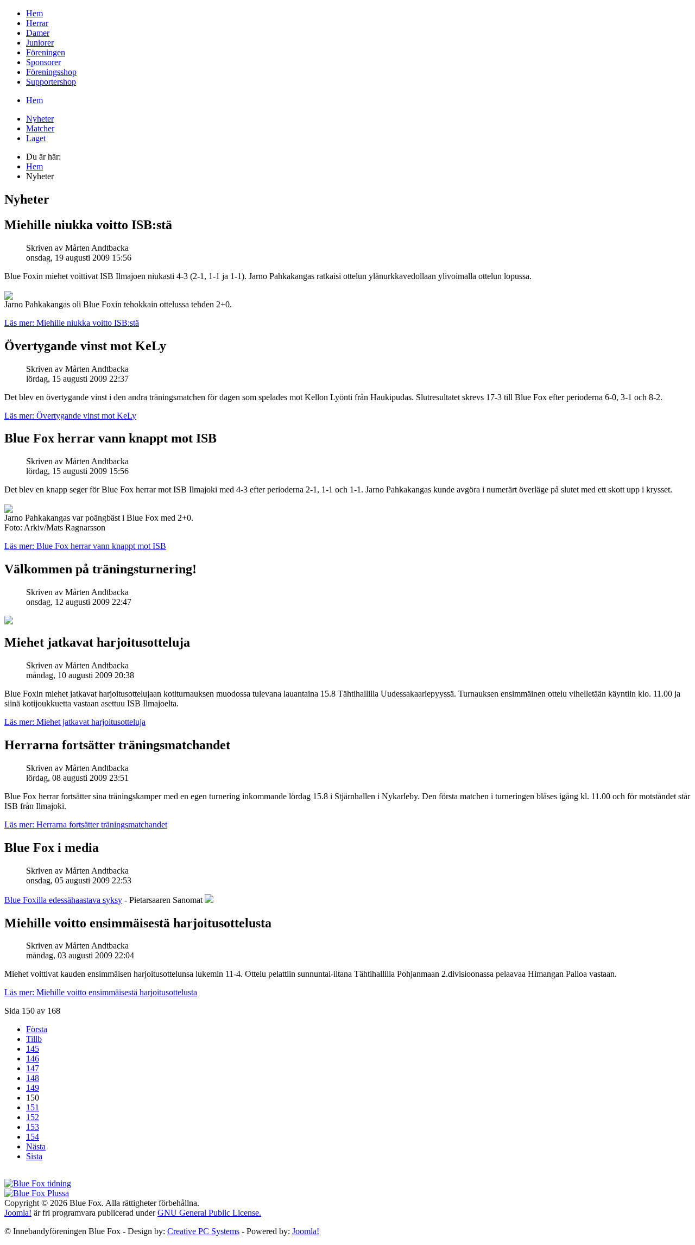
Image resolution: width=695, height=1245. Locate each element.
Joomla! (17, 1212)
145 (32, 1048)
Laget (36, 138)
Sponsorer (43, 62)
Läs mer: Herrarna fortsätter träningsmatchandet (85, 824)
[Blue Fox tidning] (37, 1183)
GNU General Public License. (209, 1212)
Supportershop (51, 81)
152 (32, 1117)
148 (32, 1078)
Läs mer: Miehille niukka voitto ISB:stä (71, 322)
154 (32, 1136)
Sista (34, 1156)
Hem (34, 13)
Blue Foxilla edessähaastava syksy (63, 900)
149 (32, 1087)
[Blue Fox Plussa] (36, 1193)
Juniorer (40, 42)
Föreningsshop (51, 72)
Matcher (40, 128)
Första (36, 1029)
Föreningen (45, 52)
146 (32, 1058)
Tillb (34, 1039)
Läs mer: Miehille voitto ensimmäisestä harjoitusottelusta (100, 992)
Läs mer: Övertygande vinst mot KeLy (70, 415)
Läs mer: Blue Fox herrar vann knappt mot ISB (85, 546)
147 (32, 1068)
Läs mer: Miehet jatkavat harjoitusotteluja (75, 721)
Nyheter (40, 118)
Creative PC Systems (203, 1231)
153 (32, 1127)
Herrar (37, 23)
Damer (37, 32)
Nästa (36, 1146)
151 (32, 1107)
